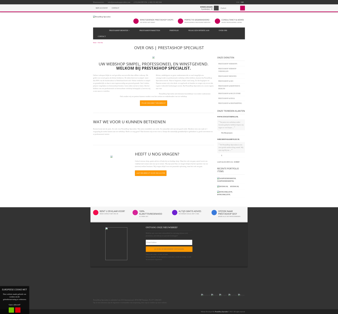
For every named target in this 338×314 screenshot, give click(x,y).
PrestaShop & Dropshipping (230, 103)
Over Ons (223, 30)
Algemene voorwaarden (90, 288)
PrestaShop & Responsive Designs (229, 87)
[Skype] (241, 295)
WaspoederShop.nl (225, 181)
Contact (115, 8)
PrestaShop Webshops (227, 64)
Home (94, 42)
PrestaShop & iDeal (226, 98)
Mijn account (213, 278)
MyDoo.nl (234, 186)
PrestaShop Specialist (221, 311)
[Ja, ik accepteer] (11, 310)
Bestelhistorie (213, 282)
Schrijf (237, 162)
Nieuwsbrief (213, 285)
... (233, 128)
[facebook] (205, 295)
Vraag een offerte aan (198, 30)
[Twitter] (214, 295)
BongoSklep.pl (224, 195)
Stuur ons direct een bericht (153, 103)
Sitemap (137, 282)
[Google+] (223, 295)
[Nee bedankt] (17, 310)
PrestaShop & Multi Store (229, 93)
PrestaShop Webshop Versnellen (227, 70)
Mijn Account (101, 8)
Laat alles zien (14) (225, 162)
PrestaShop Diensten (118, 30)
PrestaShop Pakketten (149, 30)
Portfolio (174, 30)
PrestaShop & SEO (225, 81)
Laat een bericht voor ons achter (150, 173)
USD (242, 2)
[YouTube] (232, 295)
